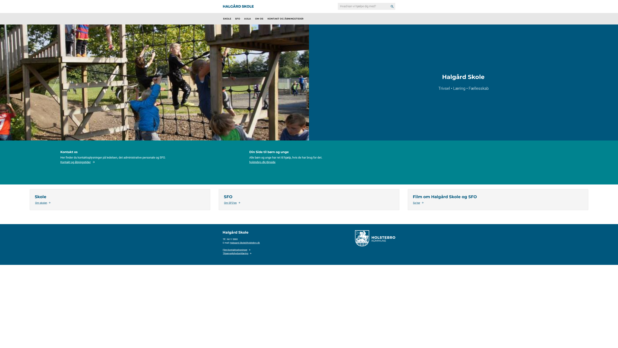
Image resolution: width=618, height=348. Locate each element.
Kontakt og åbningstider (75, 162)
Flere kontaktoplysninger (235, 250)
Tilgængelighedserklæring (235, 253)
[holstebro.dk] (375, 238)
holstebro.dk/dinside (262, 162)
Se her (416, 202)
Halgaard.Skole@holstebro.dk (245, 243)
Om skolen (41, 202)
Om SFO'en (230, 202)
